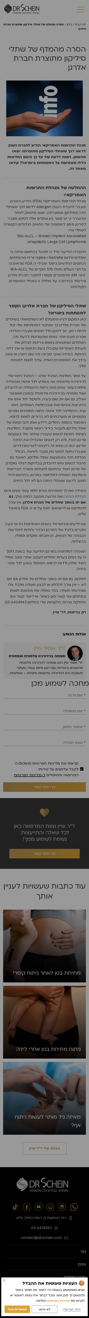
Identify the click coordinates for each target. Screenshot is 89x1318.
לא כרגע (44, 1309)
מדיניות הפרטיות (58, 1301)
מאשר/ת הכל (17, 1309)
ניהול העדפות (72, 1309)
